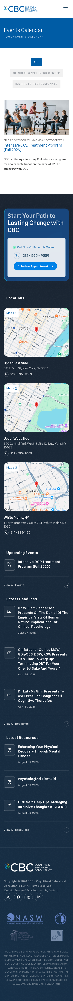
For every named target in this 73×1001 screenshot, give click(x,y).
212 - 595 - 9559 (36, 255)
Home (8, 36)
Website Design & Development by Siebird (31, 890)
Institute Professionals (36, 83)
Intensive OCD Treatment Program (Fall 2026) (33, 147)
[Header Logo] (20, 9)
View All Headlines (16, 723)
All (36, 62)
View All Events (14, 585)
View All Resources (16, 829)
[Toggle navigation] (65, 9)
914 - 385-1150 (20, 532)
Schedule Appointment (33, 266)
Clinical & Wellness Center (36, 73)
